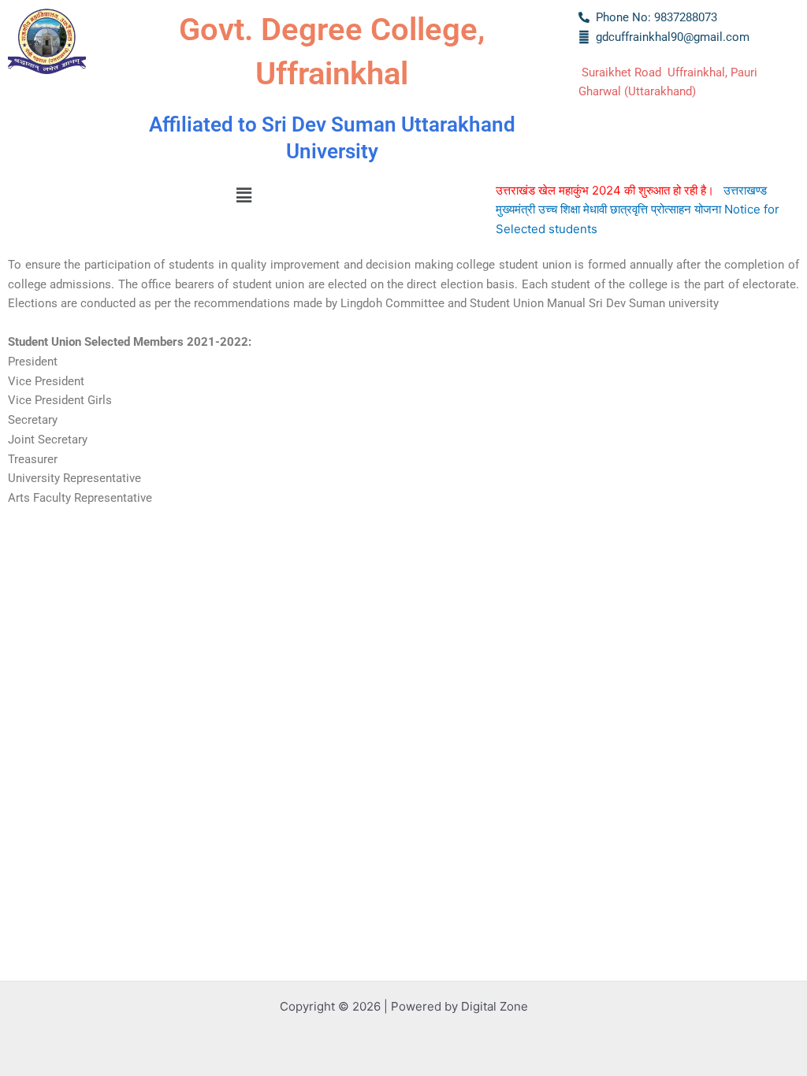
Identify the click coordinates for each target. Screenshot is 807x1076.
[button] (243, 195)
